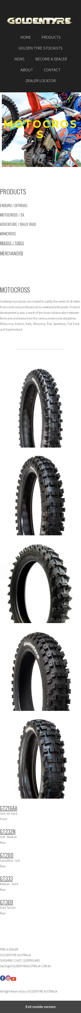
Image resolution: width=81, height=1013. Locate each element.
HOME (25, 37)
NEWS (19, 58)
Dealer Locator (41, 80)
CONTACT (52, 69)
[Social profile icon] (2, 980)
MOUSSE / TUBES (12, 243)
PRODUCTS (51, 37)
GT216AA (8, 808)
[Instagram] (8, 980)
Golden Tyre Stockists (40, 48)
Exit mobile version (41, 1007)
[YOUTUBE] (13, 980)
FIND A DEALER (9, 949)
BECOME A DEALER (51, 58)
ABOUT (27, 69)
